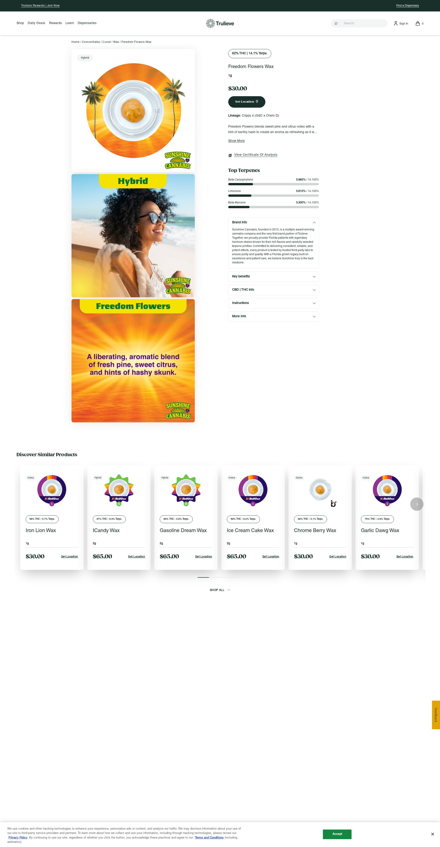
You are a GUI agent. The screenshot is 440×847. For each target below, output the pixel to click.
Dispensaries (87, 23)
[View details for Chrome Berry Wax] (320, 489)
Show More (236, 140)
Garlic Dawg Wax (380, 530)
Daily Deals (36, 23)
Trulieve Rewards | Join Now (40, 5)
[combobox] (359, 23)
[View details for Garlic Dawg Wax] (387, 489)
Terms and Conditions (209, 837)
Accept (337, 834)
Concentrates (91, 42)
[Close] (433, 834)
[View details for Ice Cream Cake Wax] (253, 489)
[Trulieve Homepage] (220, 23)
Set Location (69, 556)
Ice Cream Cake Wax (250, 530)
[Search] (336, 23)
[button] (359, 23)
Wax (116, 42)
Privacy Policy (18, 837)
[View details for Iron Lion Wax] (52, 489)
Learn (70, 23)
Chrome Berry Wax (315, 530)
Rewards (55, 23)
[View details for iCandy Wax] (119, 489)
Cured (106, 42)
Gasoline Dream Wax (183, 530)
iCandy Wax (106, 530)
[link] (133, 110)
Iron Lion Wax (41, 530)
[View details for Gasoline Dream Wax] (186, 489)
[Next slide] (417, 504)
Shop (20, 23)
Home (76, 42)
